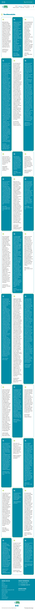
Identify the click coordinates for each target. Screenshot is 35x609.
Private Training (5, 591)
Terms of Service (5, 597)
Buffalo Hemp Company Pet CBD (8, 589)
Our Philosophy (4, 586)
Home (3, 582)
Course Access (4, 598)
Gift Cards (4, 594)
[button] (2, 2)
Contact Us (4, 595)
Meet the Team (4, 585)
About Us (3, 584)
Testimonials (4, 588)
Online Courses (4, 592)
